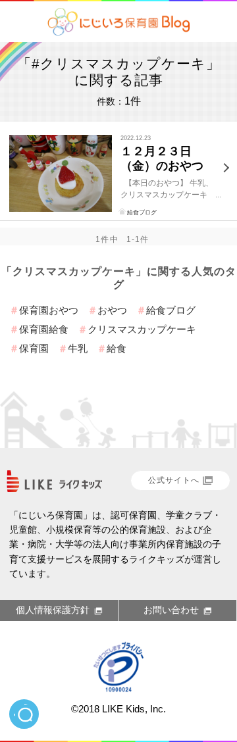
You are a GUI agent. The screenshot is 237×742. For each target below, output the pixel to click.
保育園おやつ (48, 310)
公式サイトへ (173, 480)
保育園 (34, 348)
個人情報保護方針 (53, 610)
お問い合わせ (171, 610)
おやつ (112, 310)
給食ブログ (142, 212)
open (24, 714)
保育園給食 (43, 329)
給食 (116, 348)
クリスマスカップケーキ (142, 329)
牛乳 (78, 348)
